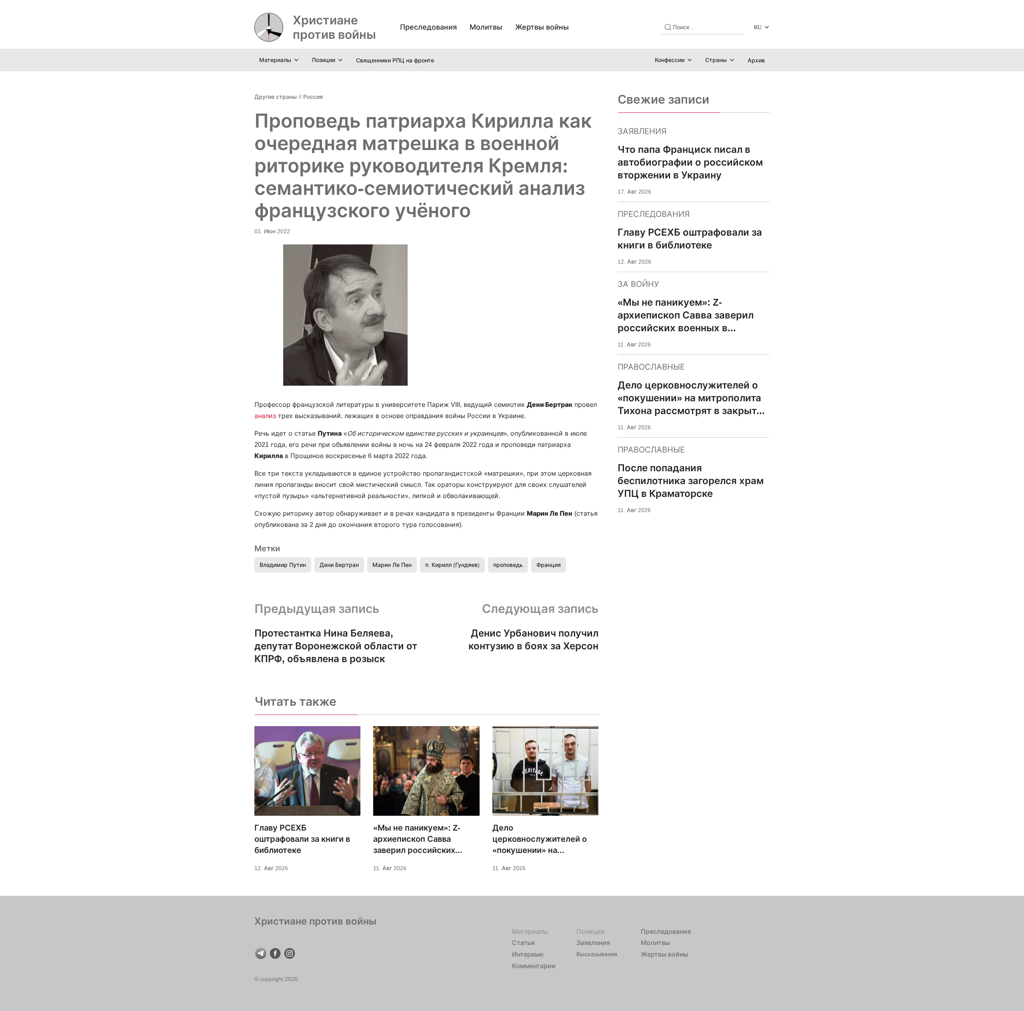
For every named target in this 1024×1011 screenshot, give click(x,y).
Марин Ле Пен (392, 564)
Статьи (523, 943)
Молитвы (486, 27)
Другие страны (275, 96)
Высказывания (596, 954)
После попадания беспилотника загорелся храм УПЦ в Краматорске (691, 480)
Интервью (528, 954)
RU (758, 27)
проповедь (508, 564)
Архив (756, 60)
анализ (265, 416)
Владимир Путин (283, 564)
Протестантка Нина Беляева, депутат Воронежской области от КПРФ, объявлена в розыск (335, 646)
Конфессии (669, 59)
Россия (313, 96)
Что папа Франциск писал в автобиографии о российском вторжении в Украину (690, 162)
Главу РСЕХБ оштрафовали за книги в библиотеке (302, 839)
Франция (548, 564)
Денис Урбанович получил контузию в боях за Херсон (533, 639)
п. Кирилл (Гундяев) (452, 564)
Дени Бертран (339, 564)
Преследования (428, 27)
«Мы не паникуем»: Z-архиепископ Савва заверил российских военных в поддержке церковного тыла (417, 839)
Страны (716, 59)
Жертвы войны (542, 27)
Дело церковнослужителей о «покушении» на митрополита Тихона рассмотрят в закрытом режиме (540, 839)
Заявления (593, 943)
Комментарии (534, 966)
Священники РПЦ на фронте (395, 60)
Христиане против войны (334, 27)
